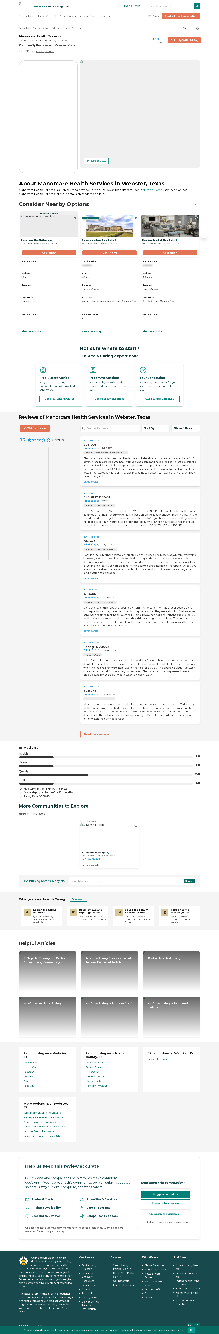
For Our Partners (123, 1285)
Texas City (29, 1085)
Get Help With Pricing (184, 40)
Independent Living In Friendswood (42, 1112)
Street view (98, 160)
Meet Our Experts (155, 1269)
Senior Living (25, 28)
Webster (46, 28)
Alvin (26, 1081)
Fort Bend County (95, 1076)
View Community (31, 331)
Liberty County (93, 1081)
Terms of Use (47, 1308)
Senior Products (91, 1285)
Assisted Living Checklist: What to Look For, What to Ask (108, 960)
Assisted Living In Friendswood (40, 1122)
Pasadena (29, 1072)
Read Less (77, 899)
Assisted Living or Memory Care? (109, 1003)
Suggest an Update (165, 1194)
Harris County (93, 1072)
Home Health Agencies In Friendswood (44, 1126)
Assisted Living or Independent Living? (170, 1005)
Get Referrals (121, 1280)
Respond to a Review (165, 1203)
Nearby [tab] (23, 813)
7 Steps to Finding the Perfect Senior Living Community (45, 960)
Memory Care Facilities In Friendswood (44, 1117)
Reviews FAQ (152, 1289)
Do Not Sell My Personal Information (90, 1305)
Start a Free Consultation (181, 16)
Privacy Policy (90, 1297)
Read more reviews (96, 734)
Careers (149, 1293)
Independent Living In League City (42, 1136)
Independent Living (158, 1059)
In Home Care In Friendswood (39, 1131)
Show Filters (183, 428)
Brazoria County (94, 1067)
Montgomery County (97, 1085)
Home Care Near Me (188, 1288)
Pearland (28, 1076)
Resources (88, 1280)
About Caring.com (155, 1265)
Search (189, 881)
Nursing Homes (45, 51)
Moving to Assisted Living (42, 1003)
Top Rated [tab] (39, 813)
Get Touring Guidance (159, 399)
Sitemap (86, 1289)
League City (30, 1067)
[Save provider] (197, 28)
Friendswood (30, 1062)
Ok (191, 1330)
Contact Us (151, 1297)
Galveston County (95, 1062)
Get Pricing (49, 252)
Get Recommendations (109, 399)
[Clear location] (180, 881)
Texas (37, 28)
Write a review (36, 428)
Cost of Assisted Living (164, 958)
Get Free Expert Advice (59, 399)
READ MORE (90, 482)
